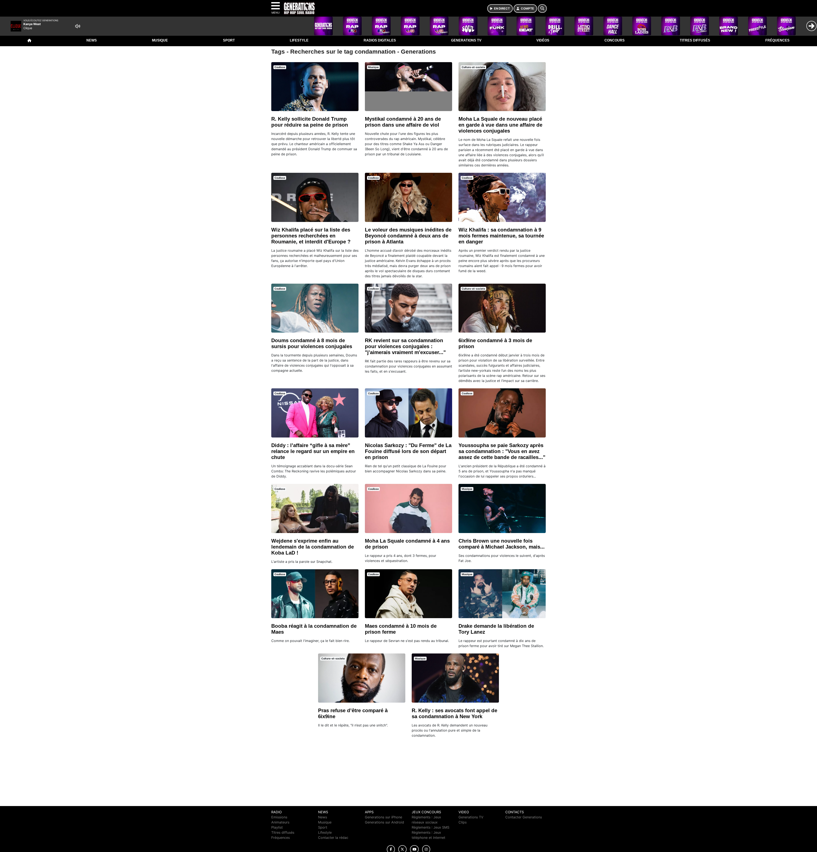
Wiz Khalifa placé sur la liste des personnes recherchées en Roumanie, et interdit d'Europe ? (311, 235)
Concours (614, 40)
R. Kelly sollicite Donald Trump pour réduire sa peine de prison (309, 122)
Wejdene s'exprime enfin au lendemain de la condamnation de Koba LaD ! (312, 547)
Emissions (279, 817)
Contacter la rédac (333, 837)
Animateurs (280, 822)
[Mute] (77, 26)
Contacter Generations (523, 817)
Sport (229, 40)
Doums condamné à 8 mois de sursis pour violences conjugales (311, 343)
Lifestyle (299, 40)
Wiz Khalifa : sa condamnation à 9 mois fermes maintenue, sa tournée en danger (501, 235)
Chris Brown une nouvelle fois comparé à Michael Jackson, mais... (501, 544)
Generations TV (466, 40)
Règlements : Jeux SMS (430, 827)
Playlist (277, 827)
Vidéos (542, 40)
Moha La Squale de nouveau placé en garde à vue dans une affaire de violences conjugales (500, 125)
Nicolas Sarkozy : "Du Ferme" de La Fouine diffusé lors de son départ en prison (408, 451)
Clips (462, 822)
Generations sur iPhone (383, 817)
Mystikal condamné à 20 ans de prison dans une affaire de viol (403, 122)
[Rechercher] (542, 8)
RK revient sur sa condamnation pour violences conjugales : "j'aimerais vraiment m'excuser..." (405, 346)
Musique (160, 40)
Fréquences (777, 40)
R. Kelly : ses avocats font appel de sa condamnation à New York (454, 713)
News (91, 40)
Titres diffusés (695, 40)
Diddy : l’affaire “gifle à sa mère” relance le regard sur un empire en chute (313, 451)
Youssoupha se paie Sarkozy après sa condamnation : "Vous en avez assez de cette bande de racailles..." (501, 451)
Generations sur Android (384, 822)
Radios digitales (380, 40)
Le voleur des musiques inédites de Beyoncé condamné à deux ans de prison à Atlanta (408, 235)
